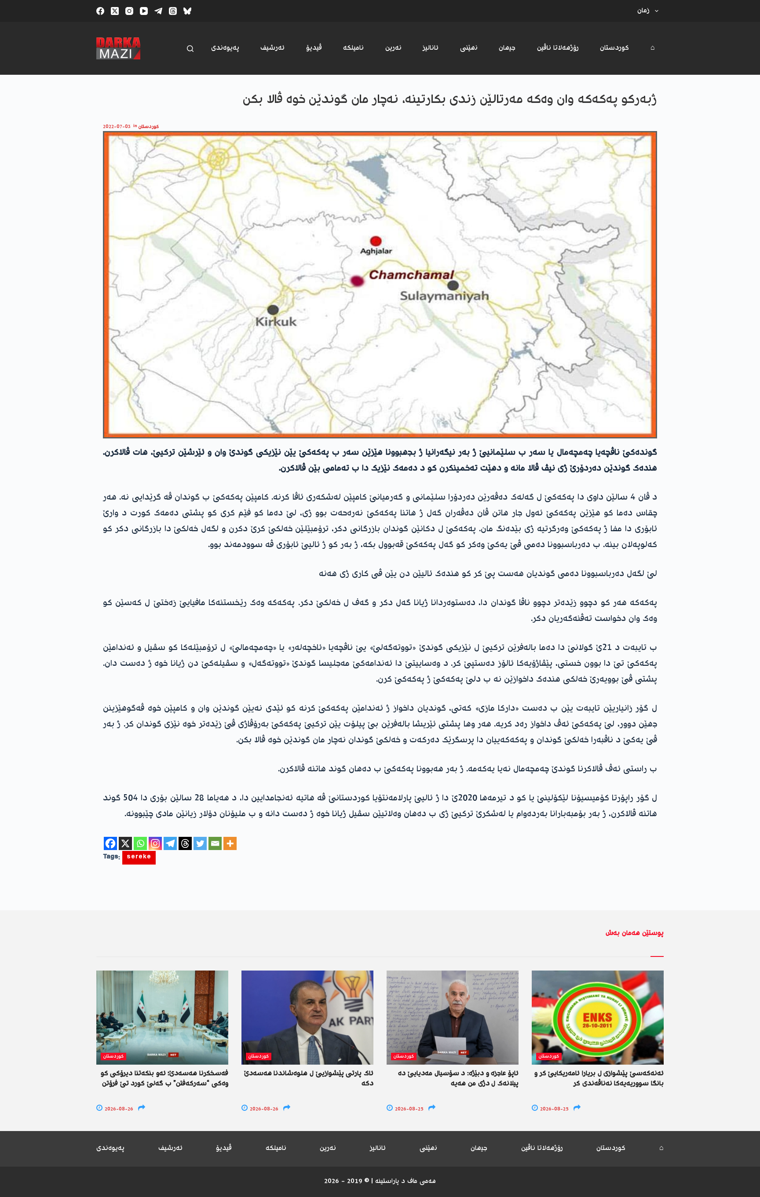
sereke (139, 858)
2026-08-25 (409, 1109)
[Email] (215, 843)
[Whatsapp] (140, 843)
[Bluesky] (187, 11)
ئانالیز (430, 48)
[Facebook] (100, 11)
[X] (125, 843)
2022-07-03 (117, 127)
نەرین (393, 48)
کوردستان (614, 48)
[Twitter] (200, 843)
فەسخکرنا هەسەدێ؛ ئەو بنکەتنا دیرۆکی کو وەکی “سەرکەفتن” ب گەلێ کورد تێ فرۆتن (164, 1078)
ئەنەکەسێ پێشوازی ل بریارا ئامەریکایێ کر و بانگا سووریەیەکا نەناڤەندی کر (599, 1078)
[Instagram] (129, 11)
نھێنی (469, 48)
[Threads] (173, 11)
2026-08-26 (118, 1109)
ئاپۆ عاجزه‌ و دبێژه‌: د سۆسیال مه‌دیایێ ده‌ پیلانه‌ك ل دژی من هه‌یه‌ (458, 1078)
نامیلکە (353, 48)
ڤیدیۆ (314, 48)
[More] (230, 843)
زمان (643, 11)
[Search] (190, 48)
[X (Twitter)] (115, 11)
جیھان (507, 48)
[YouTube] (144, 11)
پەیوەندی (225, 48)
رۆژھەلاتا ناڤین (558, 48)
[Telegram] (158, 11)
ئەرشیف (272, 48)
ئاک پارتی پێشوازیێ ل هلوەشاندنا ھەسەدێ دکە (308, 1078)
